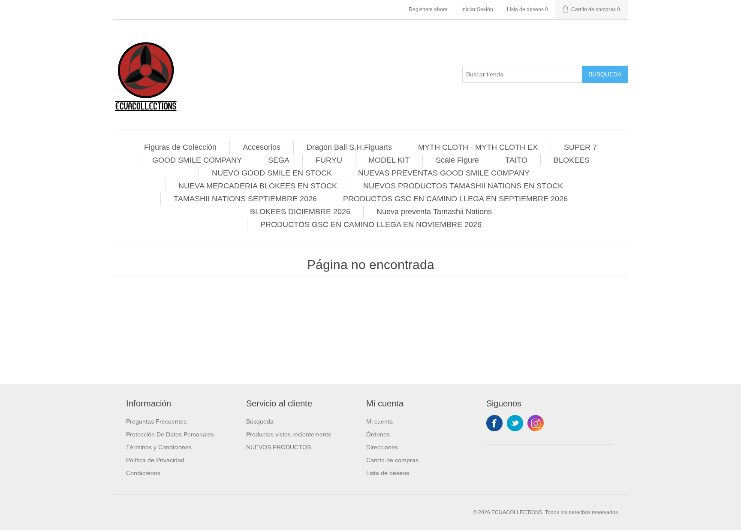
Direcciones (382, 447)
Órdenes (378, 434)
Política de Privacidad (155, 460)
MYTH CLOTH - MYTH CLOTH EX (478, 147)
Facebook (494, 423)
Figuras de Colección (180, 147)
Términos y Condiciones (159, 447)
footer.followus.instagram (535, 423)
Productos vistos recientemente (288, 434)
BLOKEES (572, 160)
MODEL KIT (389, 160)
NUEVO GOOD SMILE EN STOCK (272, 173)
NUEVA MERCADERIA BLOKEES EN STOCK (257, 186)
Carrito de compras (392, 460)
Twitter (515, 423)
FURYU (329, 160)
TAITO (516, 160)
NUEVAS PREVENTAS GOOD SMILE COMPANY (444, 173)
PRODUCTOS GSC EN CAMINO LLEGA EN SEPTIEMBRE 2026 (455, 198)
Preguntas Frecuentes (156, 421)
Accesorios (261, 147)
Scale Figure (457, 160)
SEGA (278, 160)
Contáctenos (143, 472)
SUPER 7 (580, 147)
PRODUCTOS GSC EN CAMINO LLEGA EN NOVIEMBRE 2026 (371, 224)
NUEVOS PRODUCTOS (278, 447)
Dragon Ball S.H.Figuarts (349, 147)
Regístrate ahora (428, 9)
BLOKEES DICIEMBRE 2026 (300, 211)
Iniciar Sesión (477, 9)
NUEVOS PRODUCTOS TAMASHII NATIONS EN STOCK (463, 186)
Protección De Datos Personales (170, 434)
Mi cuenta (379, 421)
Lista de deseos (387, 472)
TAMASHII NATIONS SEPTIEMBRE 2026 (245, 198)
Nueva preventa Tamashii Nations (434, 211)
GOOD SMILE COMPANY (197, 160)
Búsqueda (604, 74)
